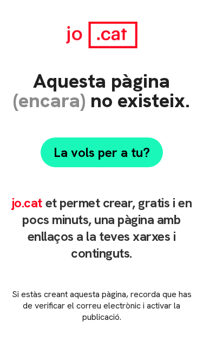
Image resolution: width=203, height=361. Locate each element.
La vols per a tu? (102, 152)
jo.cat (26, 202)
